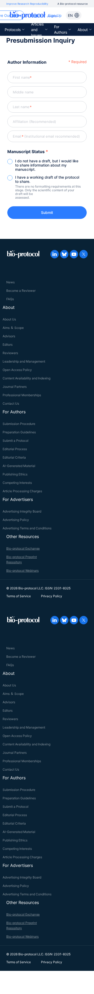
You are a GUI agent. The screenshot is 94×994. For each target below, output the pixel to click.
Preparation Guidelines (19, 432)
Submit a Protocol (15, 441)
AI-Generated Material (19, 466)
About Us (9, 319)
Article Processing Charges (22, 491)
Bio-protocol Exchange (23, 548)
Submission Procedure (19, 424)
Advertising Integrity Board (22, 511)
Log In (36, 15)
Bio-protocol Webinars (22, 571)
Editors (8, 345)
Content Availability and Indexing (26, 378)
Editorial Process (15, 449)
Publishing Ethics (15, 474)
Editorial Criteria (14, 457)
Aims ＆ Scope (13, 328)
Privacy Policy (51, 596)
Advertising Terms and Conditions (27, 528)
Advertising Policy (16, 520)
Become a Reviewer (21, 291)
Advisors (9, 336)
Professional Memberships (22, 395)
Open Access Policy (17, 370)
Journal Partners (15, 387)
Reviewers (10, 353)
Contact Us (11, 403)
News (10, 282)
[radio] (47, 165)
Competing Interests (17, 483)
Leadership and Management (24, 361)
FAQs (10, 299)
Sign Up (55, 15)
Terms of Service (18, 596)
